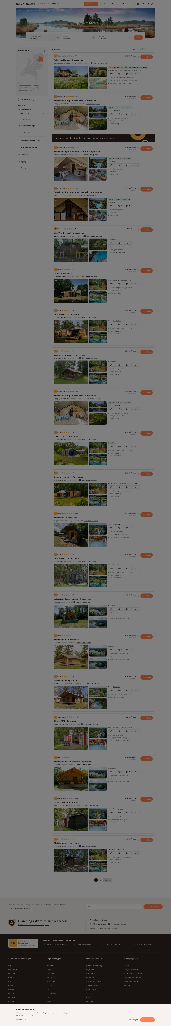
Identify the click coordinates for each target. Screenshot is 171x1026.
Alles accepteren (147, 1020)
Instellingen (133, 1019)
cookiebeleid (21, 1019)
